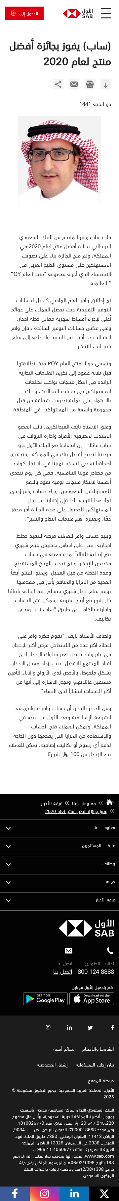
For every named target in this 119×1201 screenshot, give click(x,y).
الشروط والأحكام (98, 1048)
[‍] (105, 85)
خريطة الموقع (100, 1080)
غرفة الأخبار (105, 899)
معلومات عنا (104, 827)
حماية (110, 881)
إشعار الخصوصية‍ (52, 1064)
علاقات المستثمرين (98, 845)
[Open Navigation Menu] (106, 13)
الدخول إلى (29, 13)
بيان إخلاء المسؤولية (95, 1064)
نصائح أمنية (63, 1048)
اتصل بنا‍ (62, 971)
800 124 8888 (96, 971)
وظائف (108, 863)
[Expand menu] (8, 827)
